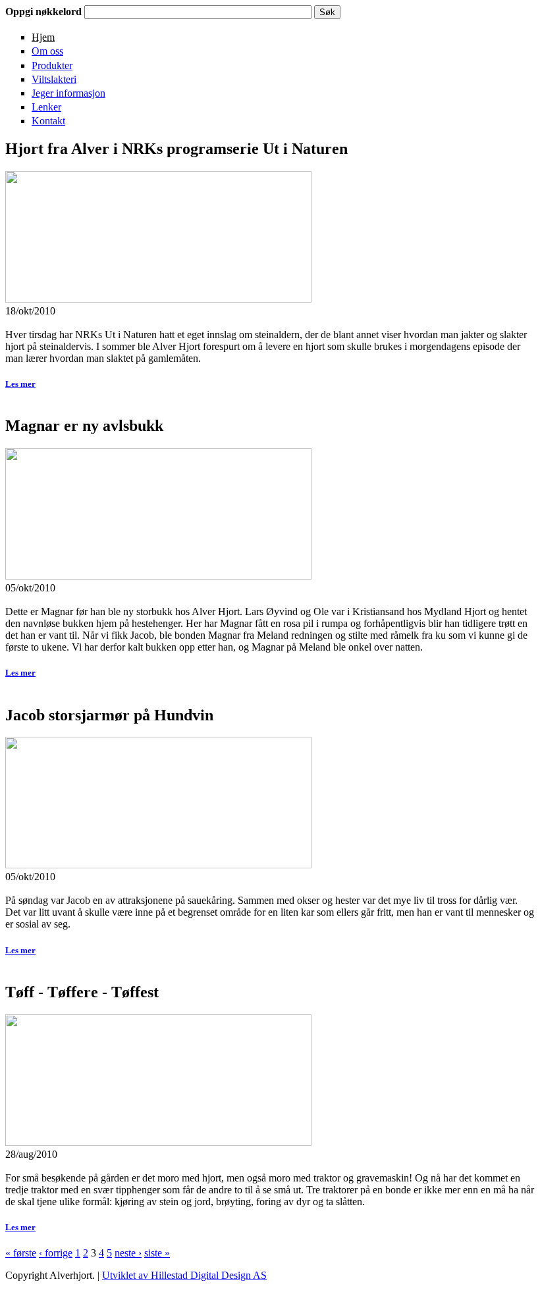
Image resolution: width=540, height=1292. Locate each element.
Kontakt (48, 120)
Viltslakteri (54, 79)
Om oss (47, 51)
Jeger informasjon (68, 93)
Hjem (43, 37)
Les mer (20, 384)
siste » (157, 1252)
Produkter (52, 65)
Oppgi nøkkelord (44, 11)
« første (20, 1252)
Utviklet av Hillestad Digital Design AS (184, 1275)
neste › (128, 1252)
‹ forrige (55, 1252)
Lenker (46, 106)
